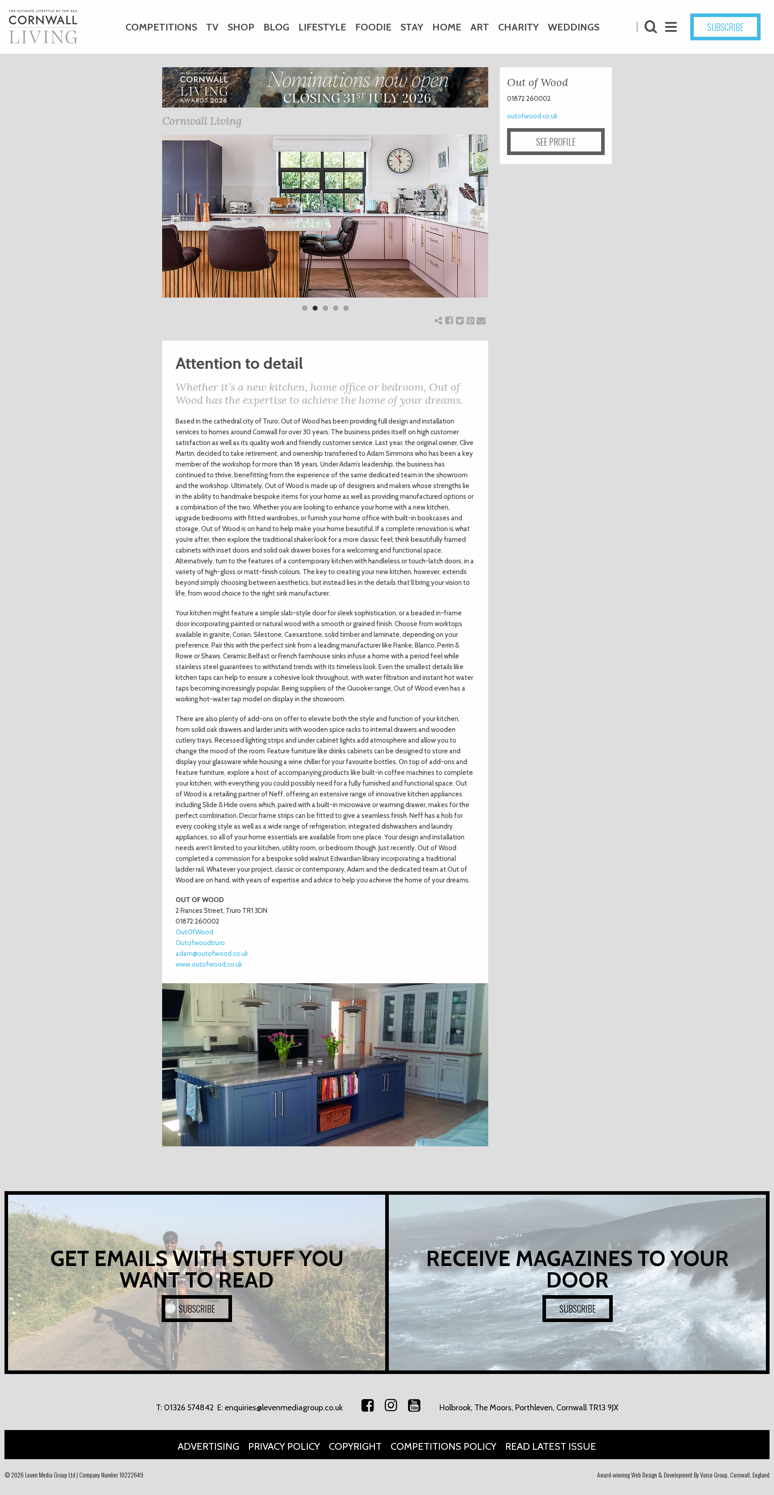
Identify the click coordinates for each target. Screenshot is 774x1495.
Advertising (208, 1446)
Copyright (355, 1446)
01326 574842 (189, 1408)
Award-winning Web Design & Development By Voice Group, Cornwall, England (683, 1474)
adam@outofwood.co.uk (212, 954)
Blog (276, 27)
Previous (149, 228)
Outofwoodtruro (200, 943)
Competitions (161, 27)
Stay (411, 27)
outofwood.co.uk (532, 116)
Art (479, 27)
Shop (241, 27)
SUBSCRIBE (725, 27)
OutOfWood (194, 932)
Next (502, 228)
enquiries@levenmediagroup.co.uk (284, 1408)
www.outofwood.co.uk (209, 964)
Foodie (373, 27)
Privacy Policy (284, 1446)
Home (446, 27)
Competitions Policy (443, 1446)
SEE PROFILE (556, 141)
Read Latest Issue (550, 1446)
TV (212, 27)
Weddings (573, 27)
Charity (518, 27)
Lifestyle (322, 27)
